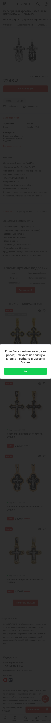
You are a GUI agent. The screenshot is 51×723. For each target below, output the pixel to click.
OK (25, 371)
